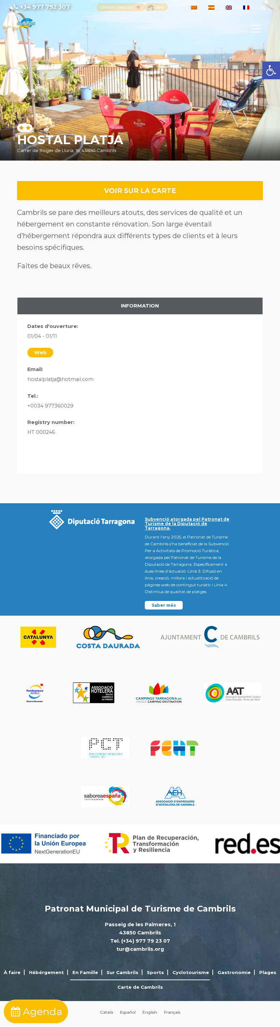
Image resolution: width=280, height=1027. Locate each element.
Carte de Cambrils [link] (140, 987)
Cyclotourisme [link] (190, 972)
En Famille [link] (85, 972)
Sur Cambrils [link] (122, 972)
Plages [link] (267, 972)
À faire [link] (12, 972)
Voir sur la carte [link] (140, 191)
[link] (271, 70)
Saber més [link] (164, 605)
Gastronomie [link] (234, 972)
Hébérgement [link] (46, 972)
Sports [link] (155, 972)
